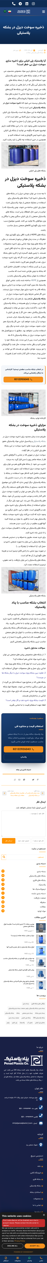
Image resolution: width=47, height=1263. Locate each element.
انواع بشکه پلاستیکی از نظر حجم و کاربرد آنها (20, 947)
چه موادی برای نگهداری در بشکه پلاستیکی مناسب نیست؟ (18, 959)
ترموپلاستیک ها (39, 889)
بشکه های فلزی (39, 880)
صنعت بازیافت (40, 898)
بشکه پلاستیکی (39, 441)
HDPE (33, 280)
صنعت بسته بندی (14, 1018)
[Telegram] (20, 3)
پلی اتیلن (14, 1023)
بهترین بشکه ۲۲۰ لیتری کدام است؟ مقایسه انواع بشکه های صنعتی (19, 925)
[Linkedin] (27, 3)
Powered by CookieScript (23, 1252)
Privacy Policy (19, 1241)
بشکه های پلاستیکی (37, 53)
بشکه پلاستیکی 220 (39, 1018)
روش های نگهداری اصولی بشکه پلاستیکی (21, 970)
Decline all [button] (12, 1246)
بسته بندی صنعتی (27, 1013)
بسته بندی (41, 871)
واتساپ (23, 757)
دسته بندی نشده (39, 893)
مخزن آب (30, 1023)
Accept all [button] (35, 1246)
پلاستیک (42, 884)
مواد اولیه (42, 911)
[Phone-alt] (13, 3)
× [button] (44, 1215)
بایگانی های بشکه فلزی (38, 1004)
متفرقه (43, 902)
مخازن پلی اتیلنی (40, 1023)
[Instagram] (33, 3)
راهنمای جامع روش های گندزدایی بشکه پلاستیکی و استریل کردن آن (19, 982)
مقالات (28, 53)
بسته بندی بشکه (40, 1013)
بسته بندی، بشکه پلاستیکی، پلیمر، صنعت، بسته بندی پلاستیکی (27, 1008)
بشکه (18, 1013)
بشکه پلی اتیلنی (26, 1018)
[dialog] (23, 1233)
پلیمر (8, 1023)
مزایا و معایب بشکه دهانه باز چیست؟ (22, 935)
